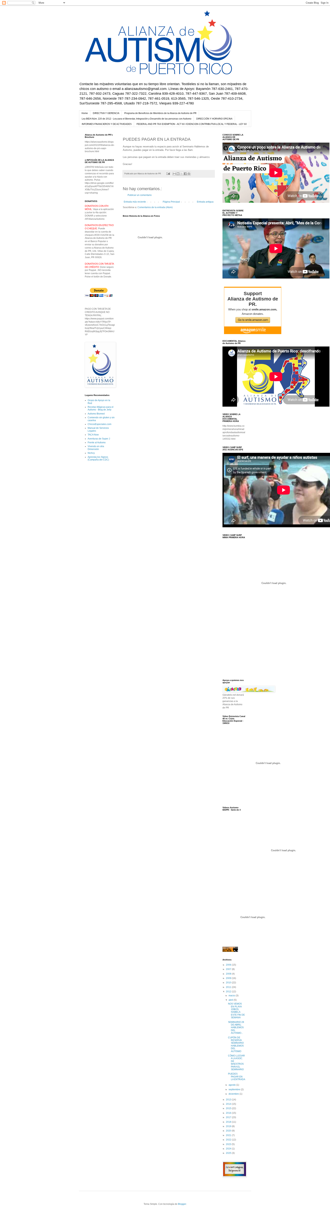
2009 (229, 978)
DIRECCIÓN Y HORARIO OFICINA (214, 118)
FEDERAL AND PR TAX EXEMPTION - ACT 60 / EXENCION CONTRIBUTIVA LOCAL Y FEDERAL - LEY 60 (192, 124)
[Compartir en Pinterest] (189, 174)
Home (85, 113)
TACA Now (93, 434)
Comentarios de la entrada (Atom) (155, 207)
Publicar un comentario (140, 195)
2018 (229, 1122)
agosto (232, 1085)
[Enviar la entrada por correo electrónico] (168, 173)
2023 (229, 1144)
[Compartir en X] (182, 174)
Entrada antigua (205, 201)
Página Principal (171, 201)
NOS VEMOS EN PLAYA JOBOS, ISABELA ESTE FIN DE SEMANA (236, 1010)
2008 (229, 973)
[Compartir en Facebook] (185, 174)
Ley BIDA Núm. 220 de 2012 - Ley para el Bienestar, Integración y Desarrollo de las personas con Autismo (136, 118)
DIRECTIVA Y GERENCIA (106, 113)
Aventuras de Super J (99, 438)
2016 (229, 1113)
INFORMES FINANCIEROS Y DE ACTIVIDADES (107, 124)
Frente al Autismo (97, 442)
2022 (229, 1139)
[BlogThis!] (178, 174)
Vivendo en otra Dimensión (96, 447)
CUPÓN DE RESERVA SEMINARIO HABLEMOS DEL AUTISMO (236, 1044)
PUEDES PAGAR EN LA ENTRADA (236, 1076)
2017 (229, 1117)
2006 (229, 964)
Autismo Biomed (96, 413)
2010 (229, 982)
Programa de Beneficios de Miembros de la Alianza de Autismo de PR (160, 113)
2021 (229, 1135)
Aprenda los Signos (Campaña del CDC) (98, 458)
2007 (229, 969)
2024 (229, 1148)
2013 (229, 1099)
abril (231, 1000)
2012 (229, 991)
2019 (229, 1126)
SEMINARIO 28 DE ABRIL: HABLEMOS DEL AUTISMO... (236, 1028)
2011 (229, 987)
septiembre (235, 1089)
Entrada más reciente (135, 201)
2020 (229, 1130)
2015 (229, 1108)
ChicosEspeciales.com (99, 424)
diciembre (234, 1094)
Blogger (182, 1204)
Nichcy (91, 453)
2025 (229, 1153)
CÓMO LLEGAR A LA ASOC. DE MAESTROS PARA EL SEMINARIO (236, 1062)
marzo (232, 995)
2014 (229, 1104)
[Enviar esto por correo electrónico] (174, 174)
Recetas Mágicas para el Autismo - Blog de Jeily (100, 408)
